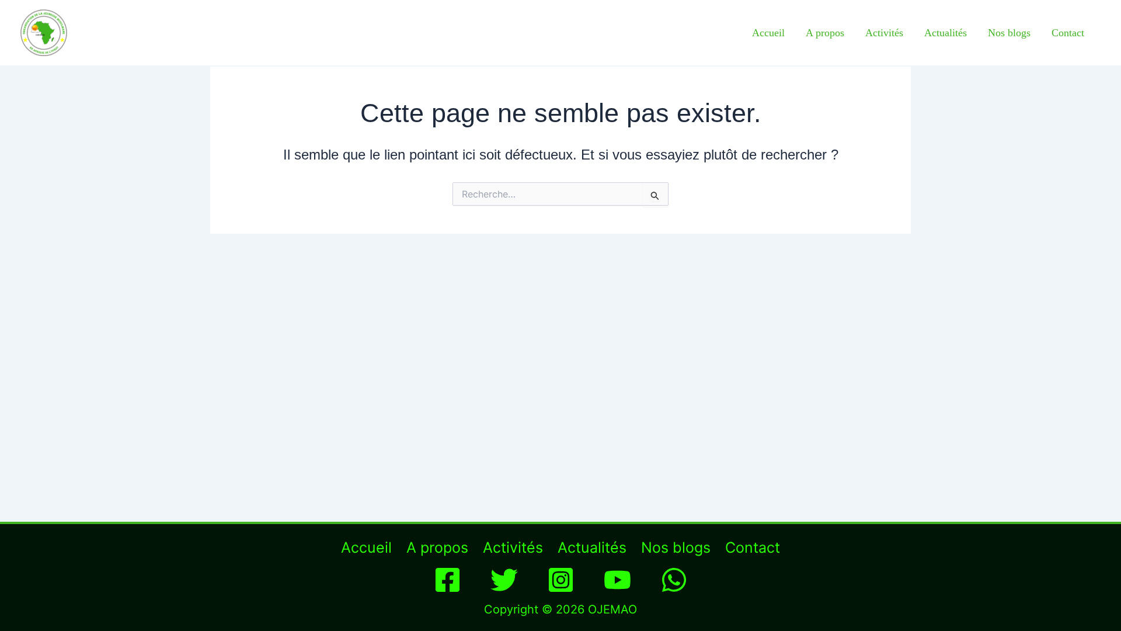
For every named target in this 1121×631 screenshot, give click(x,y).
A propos (825, 33)
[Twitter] (504, 580)
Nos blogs (1009, 33)
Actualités (945, 33)
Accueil (768, 33)
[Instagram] (561, 580)
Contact (1068, 33)
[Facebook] (447, 580)
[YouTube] (617, 580)
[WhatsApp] (674, 580)
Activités (884, 33)
